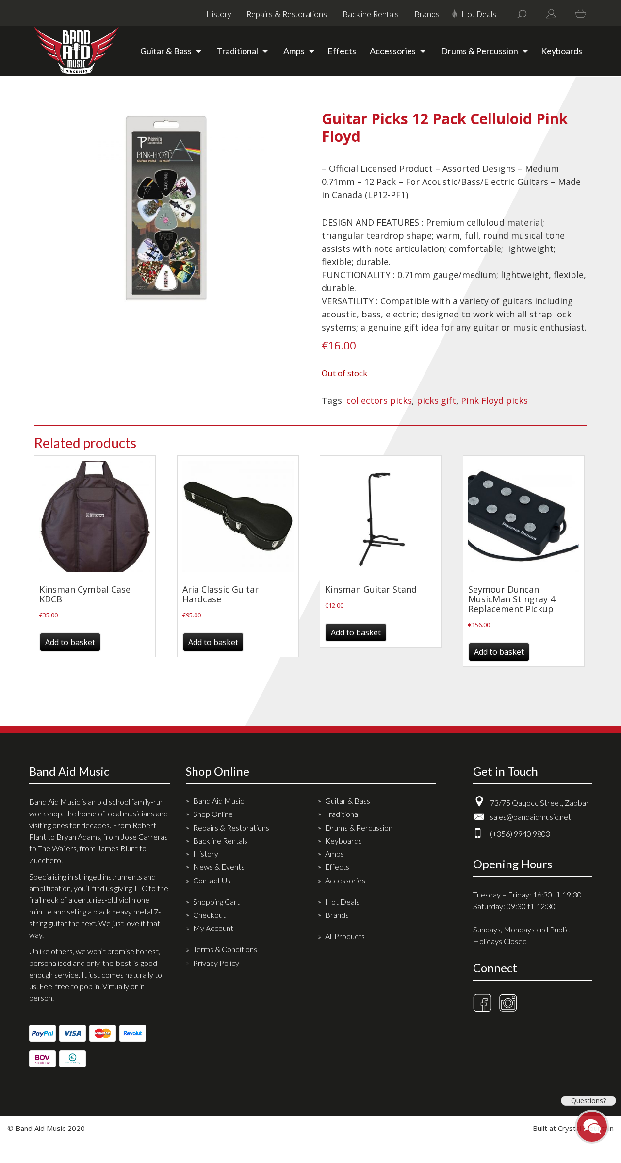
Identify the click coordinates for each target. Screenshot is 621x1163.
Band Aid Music (218, 800)
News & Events (219, 866)
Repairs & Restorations (286, 14)
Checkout (209, 914)
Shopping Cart (216, 901)
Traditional (237, 51)
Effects (341, 51)
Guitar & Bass (166, 51)
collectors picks (379, 400)
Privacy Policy (216, 962)
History (218, 14)
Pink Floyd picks (494, 400)
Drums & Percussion (479, 51)
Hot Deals (478, 14)
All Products (345, 936)
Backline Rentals (371, 14)
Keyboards (561, 51)
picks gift (436, 400)
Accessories (393, 51)
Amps (294, 51)
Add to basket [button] (70, 642)
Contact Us (211, 880)
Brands (427, 14)
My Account (213, 927)
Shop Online (213, 813)
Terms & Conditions (225, 949)
